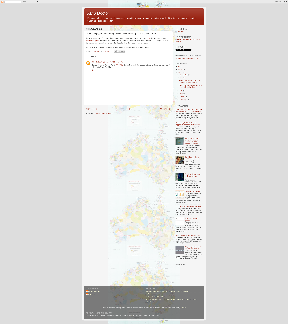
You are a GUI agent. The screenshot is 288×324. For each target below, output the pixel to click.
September (184, 75)
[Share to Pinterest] (124, 51)
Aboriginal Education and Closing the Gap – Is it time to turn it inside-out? (189, 110)
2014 (180, 66)
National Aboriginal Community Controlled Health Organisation (168, 291)
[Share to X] (120, 51)
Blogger (183, 307)
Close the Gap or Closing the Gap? (189, 206)
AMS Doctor (98, 13)
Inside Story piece (92, 40)
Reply (94, 70)
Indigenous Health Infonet (155, 296)
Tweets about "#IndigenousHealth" (188, 58)
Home (129, 109)
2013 (180, 69)
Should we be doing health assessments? (192, 158)
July (181, 78)
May (181, 91)
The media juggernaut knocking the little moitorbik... (190, 86)
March (182, 97)
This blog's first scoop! (193, 191)
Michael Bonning (94, 291)
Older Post (165, 109)
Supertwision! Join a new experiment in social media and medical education (192, 141)
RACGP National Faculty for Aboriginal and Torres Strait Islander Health (171, 299)
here (148, 38)
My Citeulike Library (153, 294)
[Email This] (115, 51)
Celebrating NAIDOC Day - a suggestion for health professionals (188, 124)
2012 (180, 72)
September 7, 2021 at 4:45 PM (112, 62)
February (183, 99)
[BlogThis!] (117, 51)
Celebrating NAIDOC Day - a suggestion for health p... (189, 81)
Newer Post (91, 109)
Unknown (91, 294)
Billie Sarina (96, 62)
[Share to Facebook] (122, 51)
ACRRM (148, 302)
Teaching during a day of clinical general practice (193, 176)
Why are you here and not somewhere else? (193, 247)
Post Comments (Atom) (104, 113)
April (181, 94)
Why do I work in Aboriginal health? (188, 235)
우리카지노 (119, 65)
